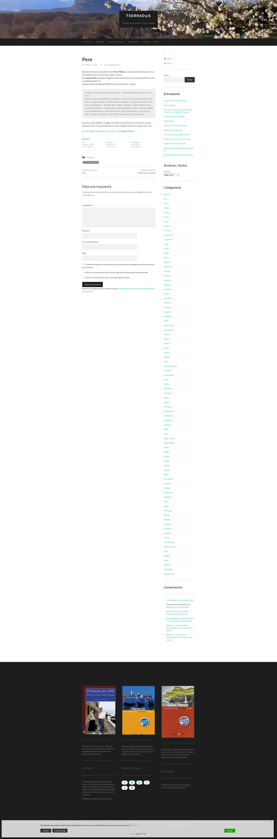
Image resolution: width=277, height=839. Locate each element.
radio (166, 434)
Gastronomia (169, 325)
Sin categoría (168, 479)
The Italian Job (181, 614)
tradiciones (168, 529)
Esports (167, 294)
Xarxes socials (169, 574)
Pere (83, 142)
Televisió (167, 515)
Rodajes (167, 461)
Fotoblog (167, 307)
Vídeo (166, 560)
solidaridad (168, 492)
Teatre (166, 501)
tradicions (167, 533)
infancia (167, 352)
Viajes (156, 42)
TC (101, 65)
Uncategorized (169, 542)
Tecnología (168, 511)
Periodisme (168, 389)
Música (166, 384)
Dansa (166, 253)
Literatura (167, 370)
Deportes (167, 262)
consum (167, 226)
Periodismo (90, 157)
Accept (229, 831)
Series (166, 474)
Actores (167, 194)
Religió (166, 452)
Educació (167, 280)
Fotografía (168, 312)
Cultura (167, 248)
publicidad (168, 420)
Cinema (167, 208)
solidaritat (168, 497)
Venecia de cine (115, 42)
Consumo (167, 230)
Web (84, 253)
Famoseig (167, 298)
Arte (165, 199)
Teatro (166, 506)
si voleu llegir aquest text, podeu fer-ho (108, 131)
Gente (166, 339)
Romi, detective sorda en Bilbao (175, 101)
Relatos (146, 42)
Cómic (166, 221)
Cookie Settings (60, 831)
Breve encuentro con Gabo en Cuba (177, 139)
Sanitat (166, 470)
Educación (168, 285)
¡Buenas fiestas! (170, 105)
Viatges (166, 556)
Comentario (87, 205)
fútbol (166, 321)
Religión (167, 456)
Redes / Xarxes (169, 438)
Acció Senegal (135, 142)
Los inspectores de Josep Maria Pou (177, 134)
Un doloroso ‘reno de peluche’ (175, 143)
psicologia (167, 407)
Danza (166, 257)
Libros (166, 361)
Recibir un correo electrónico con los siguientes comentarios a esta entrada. (116, 272)
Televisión (167, 524)
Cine (165, 203)
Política (166, 402)
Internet (167, 357)
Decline (46, 831)
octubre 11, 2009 (89, 65)
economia (167, 276)
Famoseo (167, 303)
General (167, 334)
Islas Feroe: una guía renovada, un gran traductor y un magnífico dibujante (178, 111)
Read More (134, 825)
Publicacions (168, 416)
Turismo (167, 538)
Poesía (166, 398)
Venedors (109, 142)
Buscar (166, 75)
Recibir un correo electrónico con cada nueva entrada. (107, 277)
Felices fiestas (169, 121)
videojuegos (168, 569)
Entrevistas (133, 42)
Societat (167, 488)
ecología (167, 271)
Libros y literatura (170, 366)
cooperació (168, 235)
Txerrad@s (138, 16)
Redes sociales (169, 443)
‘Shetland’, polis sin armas (173, 130)
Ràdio (166, 429)
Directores (168, 267)
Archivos (167, 172)
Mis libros (100, 42)
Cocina (166, 217)
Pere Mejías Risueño (91, 162)
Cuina (166, 244)
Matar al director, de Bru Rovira (175, 125)
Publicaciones (169, 411)
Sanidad (167, 465)
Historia (167, 343)
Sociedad (167, 483)
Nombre (86, 230)
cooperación (168, 239)
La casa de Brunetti (185, 621)
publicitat (167, 425)
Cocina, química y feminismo (174, 116)
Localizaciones (169, 375)
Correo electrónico (90, 242)
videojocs (167, 565)
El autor (86, 42)
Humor (166, 348)
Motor (166, 380)
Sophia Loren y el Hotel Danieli (182, 600)
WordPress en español (146, 171)
